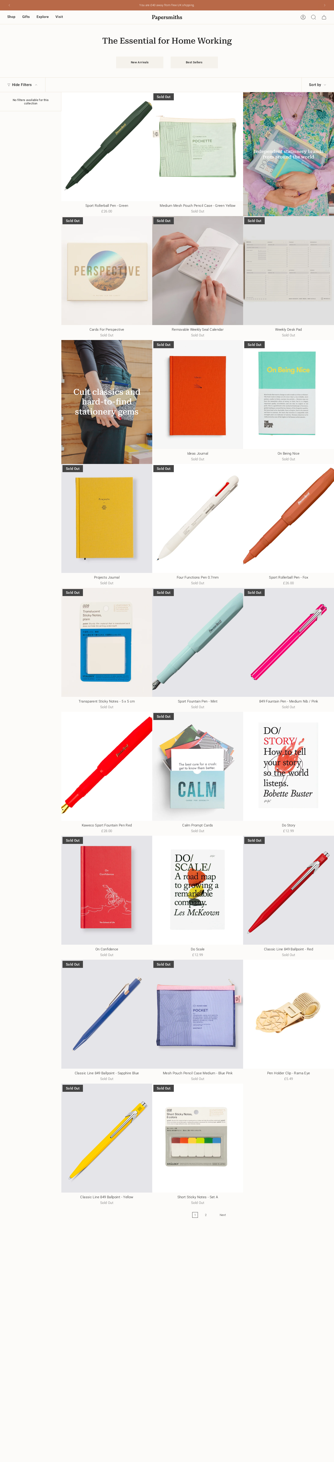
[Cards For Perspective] (106, 270)
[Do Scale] (197, 890)
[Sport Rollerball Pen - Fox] (288, 518)
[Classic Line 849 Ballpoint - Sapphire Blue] (106, 1014)
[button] (11, 17)
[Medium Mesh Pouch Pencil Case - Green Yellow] (197, 146)
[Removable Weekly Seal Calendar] (197, 270)
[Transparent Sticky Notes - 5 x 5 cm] (106, 642)
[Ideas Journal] (197, 394)
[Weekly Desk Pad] (288, 270)
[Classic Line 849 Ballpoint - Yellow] (106, 1138)
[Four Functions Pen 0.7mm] (197, 518)
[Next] (325, 5)
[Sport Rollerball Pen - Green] (106, 146)
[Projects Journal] (106, 518)
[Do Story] (288, 766)
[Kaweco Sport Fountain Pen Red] (106, 766)
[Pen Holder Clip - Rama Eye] (288, 1014)
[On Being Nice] (288, 394)
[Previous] (9, 5)
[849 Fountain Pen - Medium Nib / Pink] (288, 642)
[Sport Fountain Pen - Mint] (197, 642)
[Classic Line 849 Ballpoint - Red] (288, 890)
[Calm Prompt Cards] (197, 766)
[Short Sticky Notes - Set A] (197, 1138)
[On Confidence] (106, 890)
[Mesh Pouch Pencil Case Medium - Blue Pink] (197, 1014)
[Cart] (324, 17)
